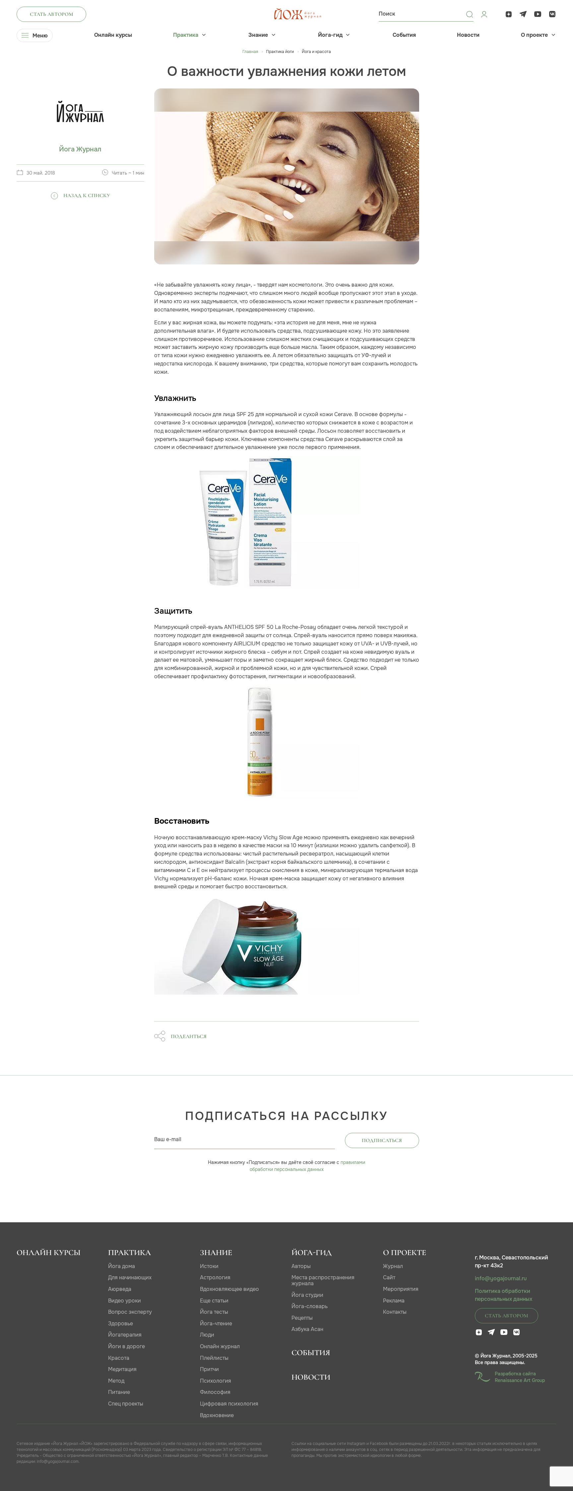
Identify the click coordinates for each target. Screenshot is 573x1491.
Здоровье (120, 1323)
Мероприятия (400, 1289)
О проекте (534, 35)
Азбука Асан (307, 1329)
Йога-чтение (216, 1323)
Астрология (215, 1277)
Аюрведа (119, 1289)
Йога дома (121, 1266)
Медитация (122, 1369)
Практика (185, 35)
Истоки (209, 1266)
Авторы (301, 1266)
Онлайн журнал (220, 1346)
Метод (116, 1380)
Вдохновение (217, 1415)
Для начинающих (130, 1277)
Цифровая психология (229, 1403)
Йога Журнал (80, 149)
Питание (119, 1392)
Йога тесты (214, 1311)
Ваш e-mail (167, 1139)
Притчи (209, 1369)
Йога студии (307, 1295)
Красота (118, 1357)
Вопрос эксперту (130, 1311)
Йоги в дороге (126, 1346)
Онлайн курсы (113, 35)
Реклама (394, 1300)
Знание (258, 35)
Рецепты (302, 1317)
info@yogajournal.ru (501, 1278)
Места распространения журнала (322, 1280)
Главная (250, 51)
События (404, 35)
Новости (468, 35)
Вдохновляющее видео (229, 1289)
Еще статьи (214, 1300)
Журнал (393, 1266)
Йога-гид (330, 35)
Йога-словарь (309, 1306)
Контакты (395, 1311)
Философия (215, 1392)
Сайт (389, 1277)
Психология (215, 1380)
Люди (207, 1334)
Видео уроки (124, 1300)
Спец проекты (125, 1403)
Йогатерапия (125, 1334)
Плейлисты (214, 1357)
